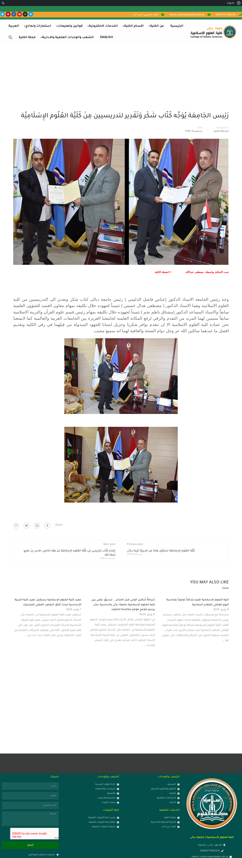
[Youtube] (19, 14)
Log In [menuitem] (230, 3)
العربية (14, 26)
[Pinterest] (8, 14)
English (106, 37)
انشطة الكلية (221, 131)
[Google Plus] (37, 525)
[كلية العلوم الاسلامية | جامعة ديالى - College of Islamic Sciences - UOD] (212, 31)
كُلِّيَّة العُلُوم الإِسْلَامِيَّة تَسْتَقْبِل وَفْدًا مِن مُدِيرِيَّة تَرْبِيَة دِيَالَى (161, 550)
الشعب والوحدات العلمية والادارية (68, 37)
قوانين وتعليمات (70, 26)
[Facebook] (47, 525)
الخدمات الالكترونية (103, 26)
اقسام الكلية (134, 26)
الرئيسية (176, 26)
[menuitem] (238, 3)
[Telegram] (2, 14)
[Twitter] (30, 14)
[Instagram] (25, 14)
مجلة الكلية (27, 37)
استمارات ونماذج (38, 26)
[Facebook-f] (13, 14)
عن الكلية (157, 26)
